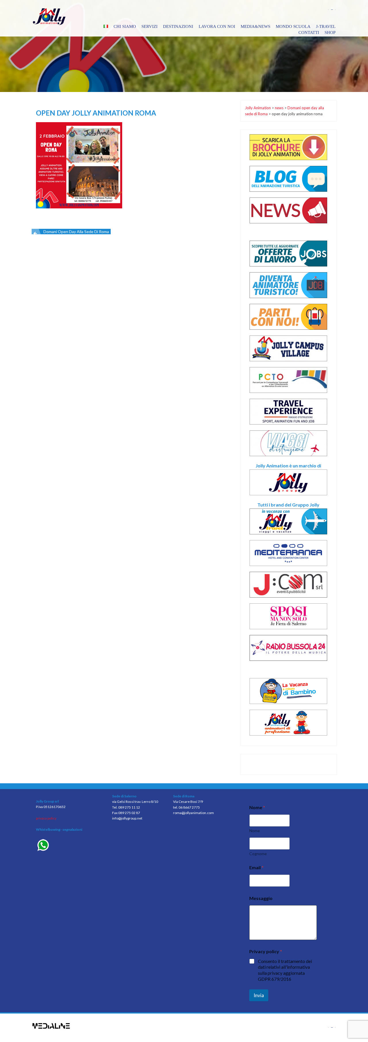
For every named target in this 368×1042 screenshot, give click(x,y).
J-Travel (326, 26)
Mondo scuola (293, 26)
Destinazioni (178, 26)
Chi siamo (125, 26)
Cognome (258, 853)
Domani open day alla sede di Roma (76, 231)
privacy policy (46, 818)
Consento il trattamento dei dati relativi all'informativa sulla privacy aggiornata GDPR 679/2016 (285, 970)
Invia (259, 995)
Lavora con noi (217, 26)
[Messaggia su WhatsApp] (69, 846)
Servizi (149, 26)
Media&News (255, 26)
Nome (254, 830)
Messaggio (261, 898)
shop (330, 32)
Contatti (308, 32)
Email (256, 867)
